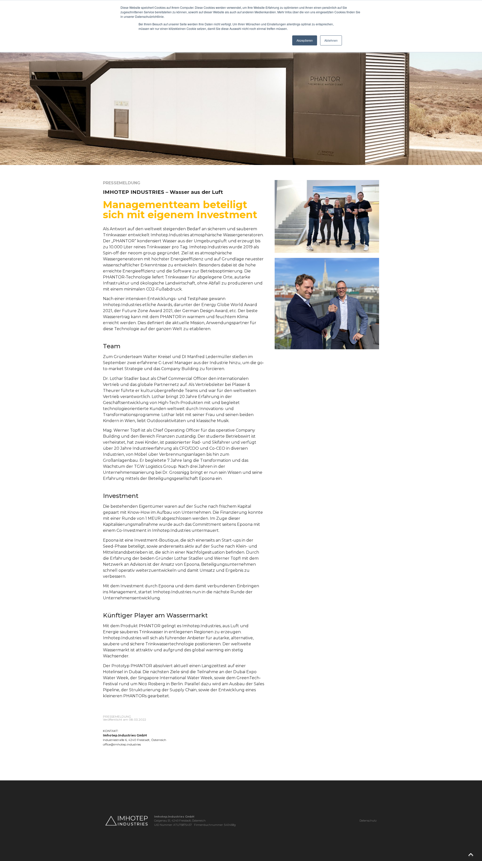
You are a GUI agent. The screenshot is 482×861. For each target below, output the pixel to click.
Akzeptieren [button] (304, 40)
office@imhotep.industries (122, 744)
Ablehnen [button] (331, 40)
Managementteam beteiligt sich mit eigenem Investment (180, 209)
